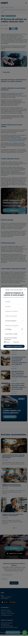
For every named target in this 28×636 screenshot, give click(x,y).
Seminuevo (16, 342)
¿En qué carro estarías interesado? (10, 338)
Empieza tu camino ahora (14, 346)
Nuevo (8, 342)
